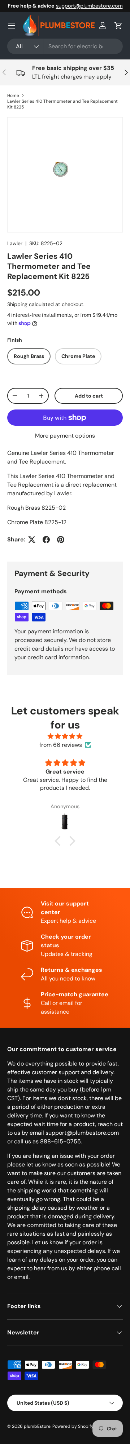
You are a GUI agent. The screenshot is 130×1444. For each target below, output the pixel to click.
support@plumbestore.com (89, 6)
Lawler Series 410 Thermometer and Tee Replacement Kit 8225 (62, 104)
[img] (65, 736)
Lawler (14, 243)
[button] (118, 26)
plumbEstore (37, 1426)
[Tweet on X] (32, 539)
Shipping (17, 304)
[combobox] (65, 46)
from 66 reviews (60, 745)
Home (13, 95)
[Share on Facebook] (46, 539)
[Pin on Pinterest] (60, 539)
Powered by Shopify (73, 1426)
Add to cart (89, 396)
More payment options (65, 435)
